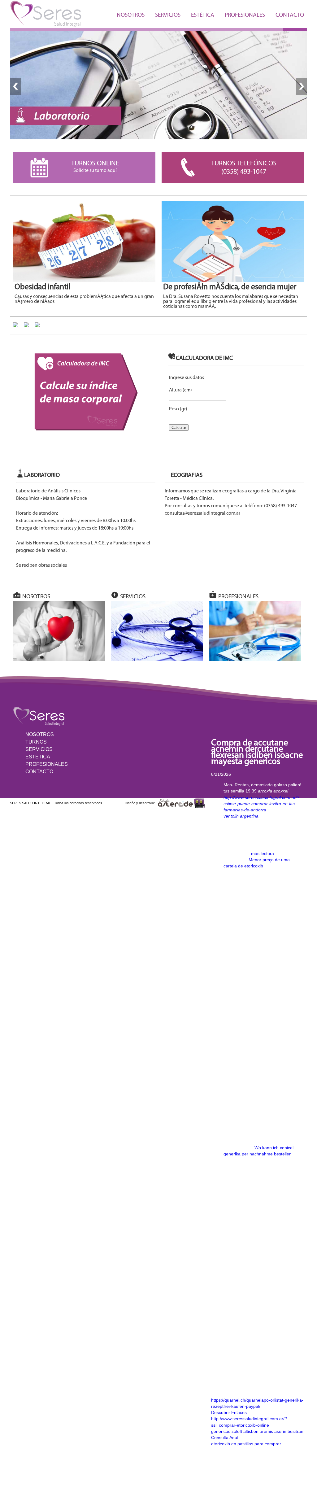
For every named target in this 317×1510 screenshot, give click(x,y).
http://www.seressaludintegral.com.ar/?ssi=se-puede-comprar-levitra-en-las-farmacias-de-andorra (261, 803)
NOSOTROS (131, 15)
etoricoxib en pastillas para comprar (246, 1443)
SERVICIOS (167, 15)
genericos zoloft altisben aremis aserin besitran (257, 1431)
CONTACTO (290, 15)
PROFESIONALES (245, 15)
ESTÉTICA (202, 15)
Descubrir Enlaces (229, 1412)
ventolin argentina (241, 816)
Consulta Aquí (224, 1437)
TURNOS (36, 741)
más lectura (262, 853)
